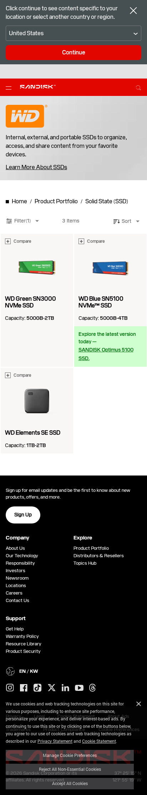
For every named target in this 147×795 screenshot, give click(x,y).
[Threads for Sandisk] (92, 688)
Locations (16, 585)
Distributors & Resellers (99, 556)
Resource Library (23, 644)
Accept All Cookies (70, 783)
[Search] (138, 87)
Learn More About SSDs (36, 167)
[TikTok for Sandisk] (37, 688)
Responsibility (20, 563)
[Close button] (133, 11)
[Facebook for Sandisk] (23, 688)
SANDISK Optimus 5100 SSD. (105, 354)
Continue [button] (73, 52)
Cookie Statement (99, 741)
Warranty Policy (22, 636)
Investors (15, 571)
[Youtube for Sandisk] (79, 688)
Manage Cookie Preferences (70, 755)
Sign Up (23, 514)
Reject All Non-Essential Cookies (70, 769)
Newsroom (17, 578)
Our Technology (22, 556)
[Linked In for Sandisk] (65, 688)
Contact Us (17, 600)
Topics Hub (85, 563)
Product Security (23, 651)
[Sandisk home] (38, 86)
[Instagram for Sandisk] (10, 688)
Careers (14, 593)
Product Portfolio (91, 548)
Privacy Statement (54, 741)
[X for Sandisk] (51, 688)
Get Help (15, 629)
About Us (15, 548)
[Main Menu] (10, 87)
